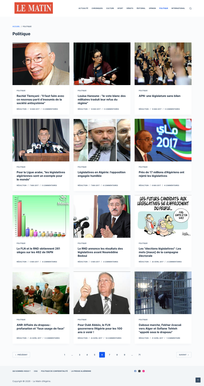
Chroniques (97, 8)
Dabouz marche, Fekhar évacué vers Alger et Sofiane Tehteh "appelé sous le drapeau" (160, 328)
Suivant (183, 355)
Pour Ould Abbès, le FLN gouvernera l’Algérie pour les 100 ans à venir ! (100, 328)
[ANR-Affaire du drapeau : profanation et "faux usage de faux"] (40, 292)
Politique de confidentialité (54, 371)
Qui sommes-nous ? (21, 371)
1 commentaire (173, 338)
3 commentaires (110, 262)
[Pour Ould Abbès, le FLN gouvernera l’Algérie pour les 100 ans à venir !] (102, 292)
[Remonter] (198, 380)
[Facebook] (135, 371)
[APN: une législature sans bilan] (163, 63)
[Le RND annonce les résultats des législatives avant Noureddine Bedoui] (102, 216)
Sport (120, 8)
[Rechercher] (190, 8)
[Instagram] (144, 371)
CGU (36, 371)
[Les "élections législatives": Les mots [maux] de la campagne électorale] (163, 216)
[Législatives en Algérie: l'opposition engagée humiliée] (102, 140)
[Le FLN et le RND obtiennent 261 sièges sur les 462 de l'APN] (40, 216)
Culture (110, 8)
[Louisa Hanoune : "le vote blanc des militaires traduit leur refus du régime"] (102, 63)
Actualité (83, 8)
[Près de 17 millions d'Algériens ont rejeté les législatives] (163, 140)
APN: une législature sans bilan (159, 96)
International (178, 8)
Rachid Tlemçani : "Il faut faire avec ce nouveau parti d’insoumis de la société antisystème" (40, 99)
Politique (163, 8)
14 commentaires (113, 338)
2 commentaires (174, 262)
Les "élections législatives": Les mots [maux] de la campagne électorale (160, 252)
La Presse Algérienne (81, 371)
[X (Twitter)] (139, 371)
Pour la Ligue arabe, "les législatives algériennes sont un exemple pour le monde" (41, 176)
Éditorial (141, 8)
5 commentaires (50, 109)
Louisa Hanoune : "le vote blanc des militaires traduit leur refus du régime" (102, 99)
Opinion (152, 8)
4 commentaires (171, 185)
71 (139, 355)
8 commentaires (110, 185)
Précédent (22, 355)
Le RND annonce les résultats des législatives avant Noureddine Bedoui (100, 252)
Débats (130, 8)
